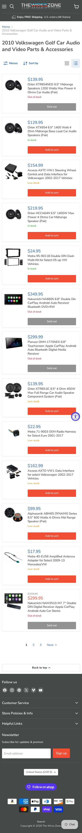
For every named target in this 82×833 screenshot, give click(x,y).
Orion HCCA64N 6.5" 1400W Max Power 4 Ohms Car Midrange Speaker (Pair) (51, 217)
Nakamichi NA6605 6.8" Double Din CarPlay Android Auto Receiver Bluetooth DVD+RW (52, 303)
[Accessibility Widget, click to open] (75, 416)
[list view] (75, 63)
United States (39, 772)
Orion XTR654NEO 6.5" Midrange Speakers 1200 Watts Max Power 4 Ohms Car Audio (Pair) (52, 88)
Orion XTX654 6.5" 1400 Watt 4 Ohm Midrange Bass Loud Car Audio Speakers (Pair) (52, 131)
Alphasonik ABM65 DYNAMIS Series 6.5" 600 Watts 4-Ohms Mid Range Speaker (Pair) (52, 517)
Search (41, 821)
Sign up (61, 753)
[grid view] (66, 63)
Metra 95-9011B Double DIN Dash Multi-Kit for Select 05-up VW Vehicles (51, 260)
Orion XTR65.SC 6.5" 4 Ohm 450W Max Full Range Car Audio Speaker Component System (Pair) (51, 392)
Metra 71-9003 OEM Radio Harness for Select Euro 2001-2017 (52, 434)
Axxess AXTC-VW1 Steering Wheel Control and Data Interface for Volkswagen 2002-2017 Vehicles (52, 174)
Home (6, 27)
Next (50, 645)
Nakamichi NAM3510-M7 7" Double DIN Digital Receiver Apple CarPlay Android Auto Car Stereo (52, 607)
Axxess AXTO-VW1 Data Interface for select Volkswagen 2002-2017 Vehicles (51, 474)
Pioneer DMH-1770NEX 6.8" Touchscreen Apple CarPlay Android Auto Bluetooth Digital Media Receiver (52, 348)
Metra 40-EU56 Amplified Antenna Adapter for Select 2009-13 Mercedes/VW (51, 560)
